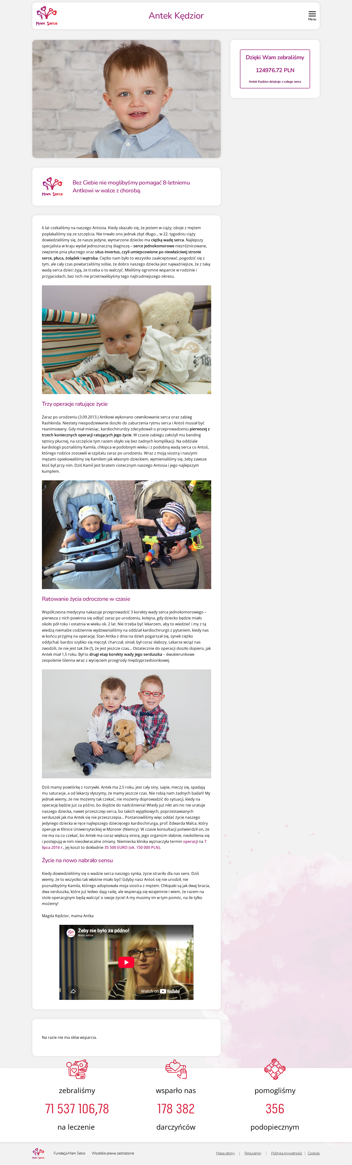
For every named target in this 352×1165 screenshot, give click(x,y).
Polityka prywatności (286, 1153)
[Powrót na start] (46, 16)
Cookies (314, 1153)
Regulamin (252, 1153)
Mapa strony (225, 1153)
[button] (312, 15)
